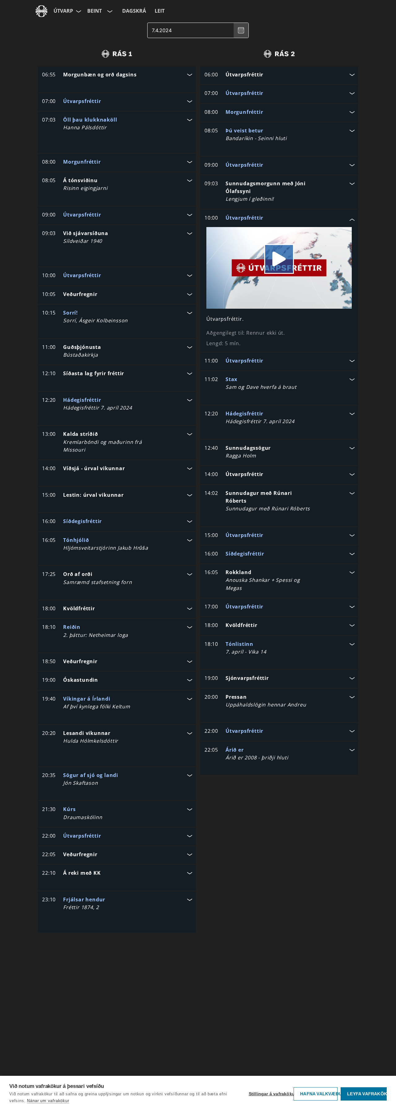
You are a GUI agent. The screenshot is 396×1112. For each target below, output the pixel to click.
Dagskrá (134, 10)
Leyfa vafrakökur (367, 1094)
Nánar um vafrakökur (48, 1100)
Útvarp (63, 10)
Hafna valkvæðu (319, 1094)
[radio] (117, 54)
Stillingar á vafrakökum (270, 1094)
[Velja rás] (109, 11)
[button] (117, 75)
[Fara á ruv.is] (41, 11)
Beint (94, 10)
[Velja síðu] (78, 11)
